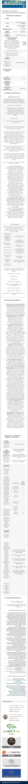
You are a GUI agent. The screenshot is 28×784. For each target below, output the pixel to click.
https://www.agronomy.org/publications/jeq (18, 690)
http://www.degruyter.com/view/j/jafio (18, 693)
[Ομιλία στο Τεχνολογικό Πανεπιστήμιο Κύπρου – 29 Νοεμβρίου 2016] (5, 717)
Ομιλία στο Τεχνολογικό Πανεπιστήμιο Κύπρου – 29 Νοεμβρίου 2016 (16, 716)
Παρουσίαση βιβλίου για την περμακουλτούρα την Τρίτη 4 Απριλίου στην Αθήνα (16, 707)
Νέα (18, 711)
